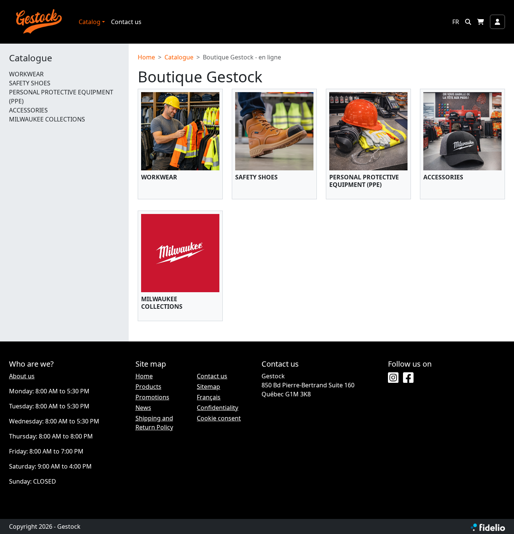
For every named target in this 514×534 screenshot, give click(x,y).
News (143, 408)
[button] (468, 21)
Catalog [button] (89, 22)
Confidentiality (217, 408)
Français (209, 397)
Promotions (152, 397)
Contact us (126, 22)
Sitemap (208, 386)
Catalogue (30, 58)
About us (22, 376)
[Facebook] (408, 378)
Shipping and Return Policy (154, 422)
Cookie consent (219, 418)
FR (455, 22)
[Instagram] (393, 378)
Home (146, 57)
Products (148, 386)
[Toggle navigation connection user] (497, 22)
